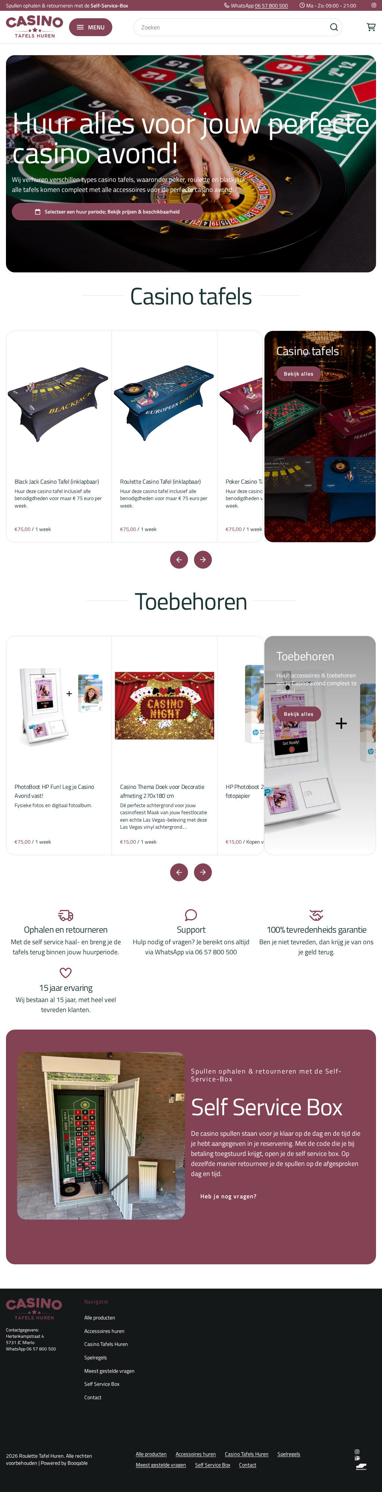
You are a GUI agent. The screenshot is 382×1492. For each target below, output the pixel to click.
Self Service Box (101, 1384)
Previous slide (179, 560)
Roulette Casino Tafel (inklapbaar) (160, 481)
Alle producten (99, 1317)
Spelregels (95, 1357)
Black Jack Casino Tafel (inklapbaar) (56, 481)
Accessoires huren (104, 1331)
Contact (92, 1397)
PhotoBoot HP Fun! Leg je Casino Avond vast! (54, 791)
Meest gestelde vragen (109, 1371)
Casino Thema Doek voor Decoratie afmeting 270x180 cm (162, 791)
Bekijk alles (299, 373)
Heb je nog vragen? (228, 1196)
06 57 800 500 (271, 5)
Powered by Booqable (64, 1463)
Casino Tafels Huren (106, 1344)
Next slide (203, 560)
